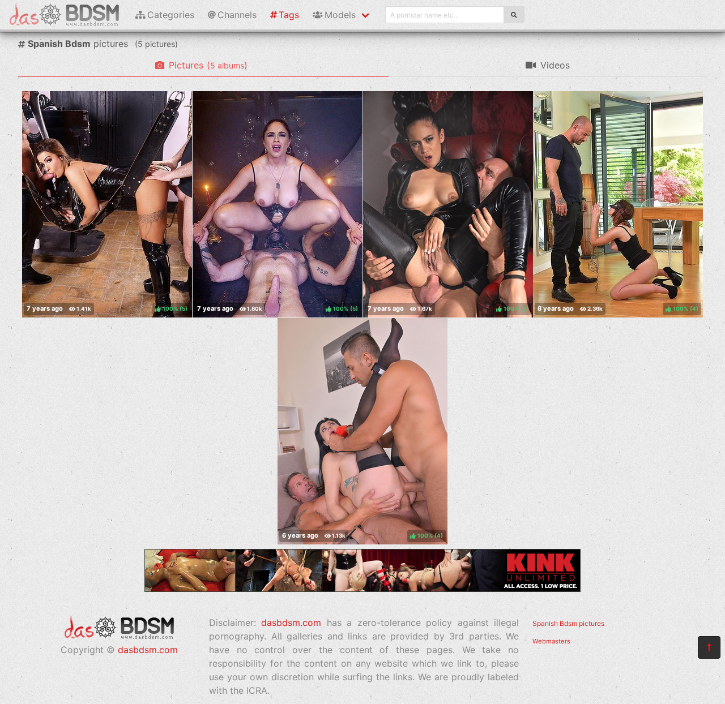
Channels (237, 14)
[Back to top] (709, 647)
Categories (170, 14)
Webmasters (551, 641)
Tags (289, 14)
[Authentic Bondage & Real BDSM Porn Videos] (362, 588)
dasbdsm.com (148, 649)
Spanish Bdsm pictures (568, 623)
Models (340, 14)
